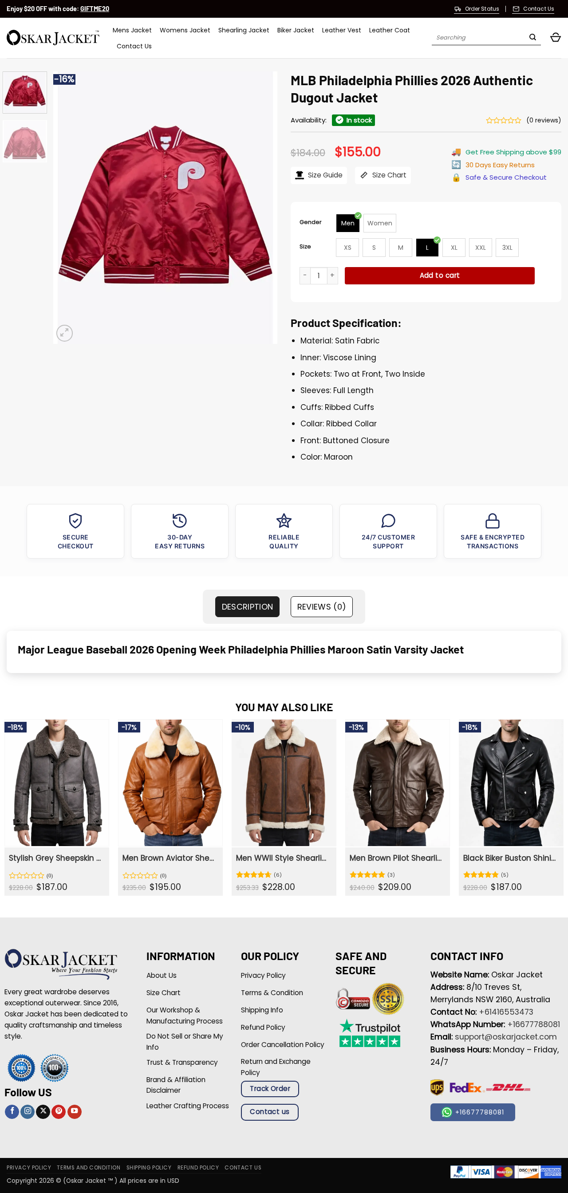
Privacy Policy (29, 1167)
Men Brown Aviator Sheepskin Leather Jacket (169, 858)
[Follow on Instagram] (27, 1112)
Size (305, 246)
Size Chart (388, 175)
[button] (555, 38)
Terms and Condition (88, 1167)
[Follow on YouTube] (74, 1112)
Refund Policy (198, 1167)
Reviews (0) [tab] (322, 606)
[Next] (262, 207)
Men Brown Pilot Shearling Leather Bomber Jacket (397, 858)
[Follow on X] (43, 1112)
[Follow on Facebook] (12, 1112)
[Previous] (69, 207)
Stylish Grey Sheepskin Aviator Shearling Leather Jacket (56, 858)
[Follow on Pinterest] (58, 1112)
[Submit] (532, 38)
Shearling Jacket (243, 30)
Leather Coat (389, 30)
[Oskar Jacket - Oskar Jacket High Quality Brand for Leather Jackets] (53, 37)
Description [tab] (247, 606)
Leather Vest (341, 30)
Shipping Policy (149, 1167)
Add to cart (440, 275)
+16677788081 (533, 1024)
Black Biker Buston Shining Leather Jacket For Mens (510, 858)
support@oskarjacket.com (506, 1037)
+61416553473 (506, 1012)
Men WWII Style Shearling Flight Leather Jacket (283, 858)
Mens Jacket (132, 30)
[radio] (347, 223)
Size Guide (324, 175)
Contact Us (134, 46)
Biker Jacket (295, 30)
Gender (311, 222)
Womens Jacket (185, 30)
